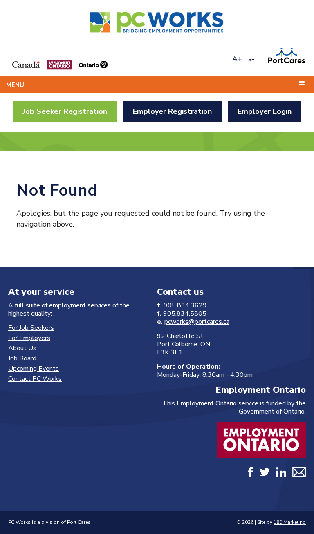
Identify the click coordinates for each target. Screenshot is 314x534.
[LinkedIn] (281, 474)
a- (251, 59)
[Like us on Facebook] (250, 474)
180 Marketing (290, 522)
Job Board (22, 358)
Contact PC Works (35, 378)
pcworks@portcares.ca (196, 321)
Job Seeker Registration (64, 111)
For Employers (29, 338)
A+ (237, 59)
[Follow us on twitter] (265, 474)
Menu (15, 85)
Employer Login (265, 111)
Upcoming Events (33, 368)
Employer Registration (172, 111)
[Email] (299, 474)
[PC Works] (157, 35)
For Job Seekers (31, 327)
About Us (22, 348)
